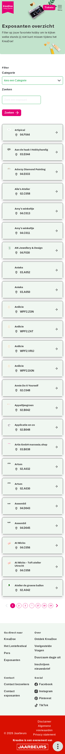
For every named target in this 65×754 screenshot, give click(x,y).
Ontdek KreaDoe (45, 639)
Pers (7, 653)
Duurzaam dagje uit (47, 657)
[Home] (8, 7)
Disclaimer (44, 721)
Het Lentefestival (15, 646)
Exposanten (12, 660)
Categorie (8, 72)
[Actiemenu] (58, 746)
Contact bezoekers (16, 684)
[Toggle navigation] (60, 7)
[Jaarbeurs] (32, 746)
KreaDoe (10, 639)
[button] (32, 132)
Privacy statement (44, 734)
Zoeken (7, 89)
